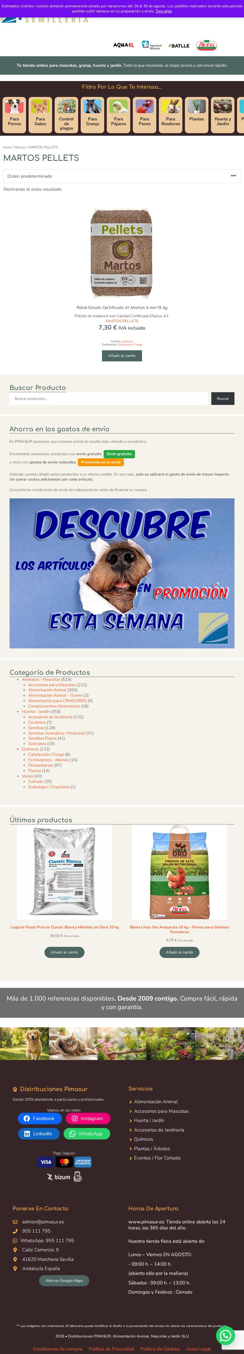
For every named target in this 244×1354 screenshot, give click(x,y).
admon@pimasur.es (43, 1222)
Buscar (223, 398)
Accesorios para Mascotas (161, 1111)
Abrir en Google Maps (64, 1280)
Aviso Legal (198, 1349)
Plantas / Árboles (152, 1148)
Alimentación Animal (156, 1101)
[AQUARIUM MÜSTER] (151, 45)
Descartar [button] (164, 11)
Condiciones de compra (57, 1349)
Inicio (7, 147)
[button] (225, 1335)
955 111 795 (36, 1231)
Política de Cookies (160, 1349)
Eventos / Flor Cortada (157, 1158)
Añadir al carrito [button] (122, 355)
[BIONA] (206, 45)
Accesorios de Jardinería (159, 1130)
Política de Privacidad (111, 1349)
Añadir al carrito (64, 952)
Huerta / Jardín (149, 1120)
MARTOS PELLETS (122, 321)
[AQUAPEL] (123, 45)
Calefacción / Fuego (129, 344)
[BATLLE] (179, 45)
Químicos (127, 341)
